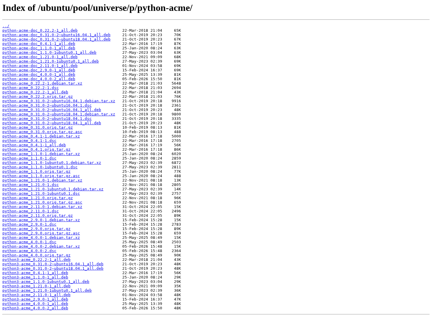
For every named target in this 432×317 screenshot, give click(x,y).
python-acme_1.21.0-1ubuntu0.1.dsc (41, 193)
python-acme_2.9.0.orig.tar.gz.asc (41, 233)
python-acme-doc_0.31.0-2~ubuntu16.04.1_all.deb (56, 35)
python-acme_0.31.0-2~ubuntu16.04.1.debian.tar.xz (58, 101)
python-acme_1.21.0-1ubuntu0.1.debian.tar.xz (52, 189)
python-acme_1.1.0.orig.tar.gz (36, 171)
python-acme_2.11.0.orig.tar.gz (37, 215)
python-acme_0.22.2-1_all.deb (35, 92)
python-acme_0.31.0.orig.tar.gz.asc (42, 132)
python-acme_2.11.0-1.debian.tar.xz (42, 206)
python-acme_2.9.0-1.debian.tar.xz (41, 220)
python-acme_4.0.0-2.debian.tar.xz (41, 246)
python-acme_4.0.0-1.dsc (29, 242)
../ (5, 26)
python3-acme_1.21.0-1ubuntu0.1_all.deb (47, 290)
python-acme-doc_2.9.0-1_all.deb (38, 70)
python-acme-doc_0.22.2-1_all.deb (40, 30)
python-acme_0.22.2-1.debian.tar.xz (42, 83)
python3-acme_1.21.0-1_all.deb (36, 286)
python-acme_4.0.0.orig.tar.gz (36, 255)
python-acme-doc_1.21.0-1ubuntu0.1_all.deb (50, 61)
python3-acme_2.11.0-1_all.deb (36, 295)
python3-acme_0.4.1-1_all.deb (35, 273)
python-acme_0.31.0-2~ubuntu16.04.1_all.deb (51, 110)
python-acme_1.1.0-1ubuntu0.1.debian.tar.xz (51, 162)
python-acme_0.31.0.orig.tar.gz (37, 127)
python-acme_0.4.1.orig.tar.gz (36, 149)
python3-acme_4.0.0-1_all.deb (35, 303)
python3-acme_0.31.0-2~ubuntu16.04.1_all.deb (52, 264)
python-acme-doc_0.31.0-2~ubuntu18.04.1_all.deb (56, 39)
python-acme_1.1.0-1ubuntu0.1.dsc (40, 167)
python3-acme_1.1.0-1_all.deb (35, 277)
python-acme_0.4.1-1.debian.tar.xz (41, 136)
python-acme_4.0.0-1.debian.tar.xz (41, 237)
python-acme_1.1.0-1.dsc (29, 158)
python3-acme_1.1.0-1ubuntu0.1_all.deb (45, 281)
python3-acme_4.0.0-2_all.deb (35, 308)
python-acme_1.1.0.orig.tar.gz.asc (41, 176)
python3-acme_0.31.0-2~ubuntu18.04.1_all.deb (52, 268)
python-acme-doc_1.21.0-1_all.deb (40, 57)
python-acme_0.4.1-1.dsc (29, 140)
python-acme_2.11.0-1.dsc (30, 211)
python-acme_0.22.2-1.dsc (30, 87)
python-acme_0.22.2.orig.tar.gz (37, 96)
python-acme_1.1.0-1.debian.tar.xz (41, 154)
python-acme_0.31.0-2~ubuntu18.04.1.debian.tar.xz (58, 114)
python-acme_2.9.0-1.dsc (29, 224)
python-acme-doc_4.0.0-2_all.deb (38, 79)
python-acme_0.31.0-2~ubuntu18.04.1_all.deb (51, 123)
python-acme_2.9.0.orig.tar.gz (36, 229)
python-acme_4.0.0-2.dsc (29, 251)
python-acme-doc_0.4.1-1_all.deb (38, 43)
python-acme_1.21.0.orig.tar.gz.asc (42, 202)
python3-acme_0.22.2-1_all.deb (36, 259)
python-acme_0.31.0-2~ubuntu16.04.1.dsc (47, 105)
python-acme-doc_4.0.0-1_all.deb (38, 74)
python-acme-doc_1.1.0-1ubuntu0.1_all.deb (49, 52)
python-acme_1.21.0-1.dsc (30, 184)
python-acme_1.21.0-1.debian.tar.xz (42, 180)
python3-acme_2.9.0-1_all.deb (35, 299)
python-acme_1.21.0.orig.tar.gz (37, 198)
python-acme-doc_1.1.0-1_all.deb (38, 48)
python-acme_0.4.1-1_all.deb (34, 145)
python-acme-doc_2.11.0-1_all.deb (40, 65)
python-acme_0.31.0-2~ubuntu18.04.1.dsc (47, 118)
